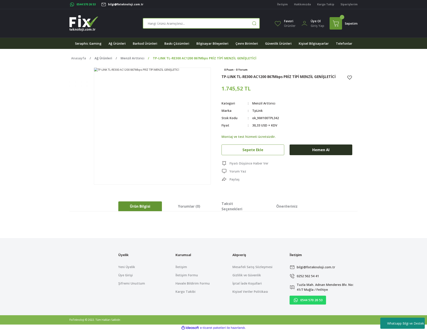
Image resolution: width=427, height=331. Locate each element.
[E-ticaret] (213, 328)
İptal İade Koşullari (247, 283)
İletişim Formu (186, 275)
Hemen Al (321, 149)
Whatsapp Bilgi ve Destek (405, 323)
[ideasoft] (190, 328)
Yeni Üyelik (126, 267)
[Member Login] (304, 23)
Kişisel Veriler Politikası (250, 291)
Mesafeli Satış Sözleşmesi (252, 267)
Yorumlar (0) (189, 206)
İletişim (181, 267)
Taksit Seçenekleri (232, 206)
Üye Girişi (125, 275)
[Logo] (83, 23)
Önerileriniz (287, 206)
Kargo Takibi (185, 291)
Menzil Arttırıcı (263, 103)
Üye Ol (316, 21)
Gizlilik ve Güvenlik (246, 275)
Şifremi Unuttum (131, 283)
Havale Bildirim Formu (192, 283)
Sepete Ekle (252, 149)
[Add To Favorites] (349, 77)
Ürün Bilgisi (140, 206)
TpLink (257, 110)
